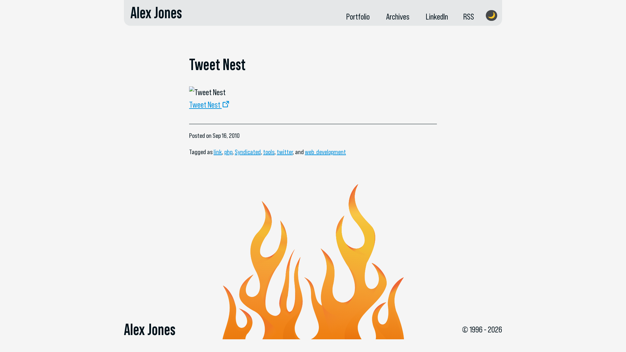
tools (269, 151)
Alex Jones (156, 13)
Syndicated (248, 151)
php (228, 151)
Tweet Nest (204, 104)
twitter (285, 151)
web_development (325, 151)
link (218, 151)
